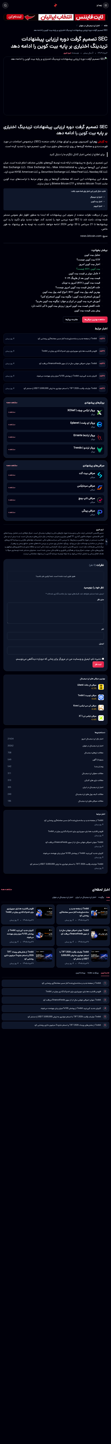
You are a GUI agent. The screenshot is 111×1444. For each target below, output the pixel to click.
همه (108, 897)
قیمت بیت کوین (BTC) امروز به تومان (81, 282)
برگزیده (101, 897)
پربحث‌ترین (80, 972)
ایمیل (101, 643)
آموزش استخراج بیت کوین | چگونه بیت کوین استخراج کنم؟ (70, 296)
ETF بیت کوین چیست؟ (88, 259)
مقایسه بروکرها (71, 319)
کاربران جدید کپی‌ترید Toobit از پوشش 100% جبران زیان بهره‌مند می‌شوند (67, 375)
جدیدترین (105, 972)
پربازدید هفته (93, 972)
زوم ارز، (93, 141)
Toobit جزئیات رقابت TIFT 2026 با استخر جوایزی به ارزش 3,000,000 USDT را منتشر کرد (60, 388)
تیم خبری (67, 52)
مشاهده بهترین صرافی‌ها (95, 319)
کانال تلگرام (72, 154)
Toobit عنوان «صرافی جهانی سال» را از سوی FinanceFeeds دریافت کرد (68, 363)
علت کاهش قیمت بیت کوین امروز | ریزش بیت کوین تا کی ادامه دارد (65, 305)
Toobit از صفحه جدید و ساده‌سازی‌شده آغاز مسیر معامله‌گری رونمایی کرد (67, 338)
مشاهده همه (12, 402)
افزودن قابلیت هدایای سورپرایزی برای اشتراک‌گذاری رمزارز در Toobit (69, 351)
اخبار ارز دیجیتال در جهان (89, 25)
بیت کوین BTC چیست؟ (88, 268)
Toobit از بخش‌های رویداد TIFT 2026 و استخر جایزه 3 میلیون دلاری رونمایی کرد (19, 955)
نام (103, 629)
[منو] (106, 5)
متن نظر (100, 599)
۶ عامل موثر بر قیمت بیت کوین (84, 273)
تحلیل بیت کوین (92, 255)
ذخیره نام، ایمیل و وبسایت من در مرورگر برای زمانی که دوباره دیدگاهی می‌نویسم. (58, 659)
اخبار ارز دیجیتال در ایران (85, 897)
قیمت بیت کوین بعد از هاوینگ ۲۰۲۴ (82, 278)
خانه (106, 25)
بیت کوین (87, 133)
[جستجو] (5, 5)
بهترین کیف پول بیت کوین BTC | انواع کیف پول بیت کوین (71, 292)
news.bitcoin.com (90, 236)
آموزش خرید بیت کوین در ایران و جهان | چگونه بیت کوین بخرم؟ (68, 301)
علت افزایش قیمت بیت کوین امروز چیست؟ (78, 287)
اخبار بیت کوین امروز (89, 264)
